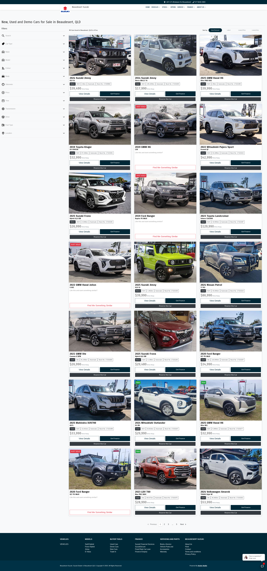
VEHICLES (64, 544)
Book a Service (165, 544)
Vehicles (154, 7)
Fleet (187, 547)
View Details (84, 94)
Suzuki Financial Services (144, 544)
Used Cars (114, 544)
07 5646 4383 (200, 2)
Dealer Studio (202, 566)
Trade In (113, 552)
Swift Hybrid (89, 544)
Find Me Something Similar (165, 167)
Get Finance (115, 94)
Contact (188, 549)
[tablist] (235, 30)
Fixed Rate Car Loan (143, 549)
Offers (173, 7)
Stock (164, 7)
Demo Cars (114, 547)
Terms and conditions (193, 552)
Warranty (163, 552)
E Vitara (88, 552)
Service (180, 7)
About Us (200, 7)
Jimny (87, 549)
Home (148, 7)
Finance (190, 7)
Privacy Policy (190, 554)
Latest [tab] (228, 30)
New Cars (113, 549)
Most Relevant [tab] (215, 30)
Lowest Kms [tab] (255, 30)
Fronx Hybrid (90, 547)
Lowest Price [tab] (242, 30)
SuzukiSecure (140, 547)
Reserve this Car (100, 99)
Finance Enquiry (141, 552)
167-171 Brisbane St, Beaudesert (178, 2)
